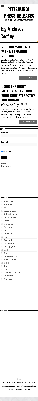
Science (6, 262)
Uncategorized (9, 275)
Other (6, 253)
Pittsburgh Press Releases (19, 12)
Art (5, 207)
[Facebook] (17, 379)
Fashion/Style (8, 233)
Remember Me (7, 151)
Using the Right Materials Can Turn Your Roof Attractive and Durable (18, 93)
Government (8, 240)
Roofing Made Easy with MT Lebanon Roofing (15, 51)
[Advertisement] (19, 183)
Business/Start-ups (10, 62)
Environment (8, 227)
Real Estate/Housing (25, 62)
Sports (6, 266)
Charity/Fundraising (10, 217)
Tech (5, 269)
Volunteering (8, 279)
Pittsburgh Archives (10, 256)
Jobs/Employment (9, 246)
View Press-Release (28, 78)
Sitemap (18, 390)
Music (6, 249)
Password (4, 142)
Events (6, 230)
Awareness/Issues (10, 211)
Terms (10, 390)
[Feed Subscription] (37, 41)
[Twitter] (20, 379)
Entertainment (8, 224)
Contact (26, 390)
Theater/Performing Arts (12, 272)
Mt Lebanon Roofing (10, 60)
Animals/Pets (8, 201)
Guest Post (7, 104)
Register (4, 163)
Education (7, 220)
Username (4, 132)
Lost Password (6, 166)
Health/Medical (9, 243)
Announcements (9, 204)
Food (5, 237)
